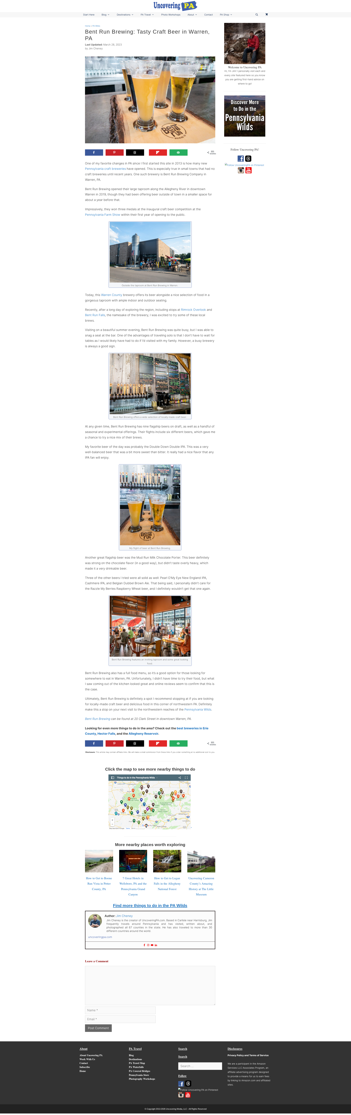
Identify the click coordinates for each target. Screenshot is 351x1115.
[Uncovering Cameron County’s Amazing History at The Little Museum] (201, 869)
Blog (104, 14)
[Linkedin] (156, 945)
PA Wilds (96, 26)
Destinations (123, 14)
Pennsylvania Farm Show (102, 214)
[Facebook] (144, 945)
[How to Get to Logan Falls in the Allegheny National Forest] (167, 869)
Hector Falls (106, 733)
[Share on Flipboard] (158, 152)
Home (87, 26)
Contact (208, 14)
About (191, 14)
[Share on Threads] (135, 152)
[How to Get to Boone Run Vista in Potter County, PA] (99, 869)
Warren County (111, 295)
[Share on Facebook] (94, 152)
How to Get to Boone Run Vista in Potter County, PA (99, 883)
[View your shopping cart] (266, 14)
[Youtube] (152, 945)
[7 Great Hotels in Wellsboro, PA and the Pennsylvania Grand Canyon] (133, 869)
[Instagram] (148, 945)
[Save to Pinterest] (115, 152)
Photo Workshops (170, 14)
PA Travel (146, 14)
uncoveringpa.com (100, 937)
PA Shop (224, 14)
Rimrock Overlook (193, 309)
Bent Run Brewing (97, 719)
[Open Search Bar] (257, 14)
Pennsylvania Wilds (197, 709)
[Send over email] (178, 152)
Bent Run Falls (95, 315)
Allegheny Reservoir (143, 733)
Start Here (88, 14)
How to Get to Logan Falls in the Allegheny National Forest (167, 883)
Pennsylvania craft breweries (105, 168)
